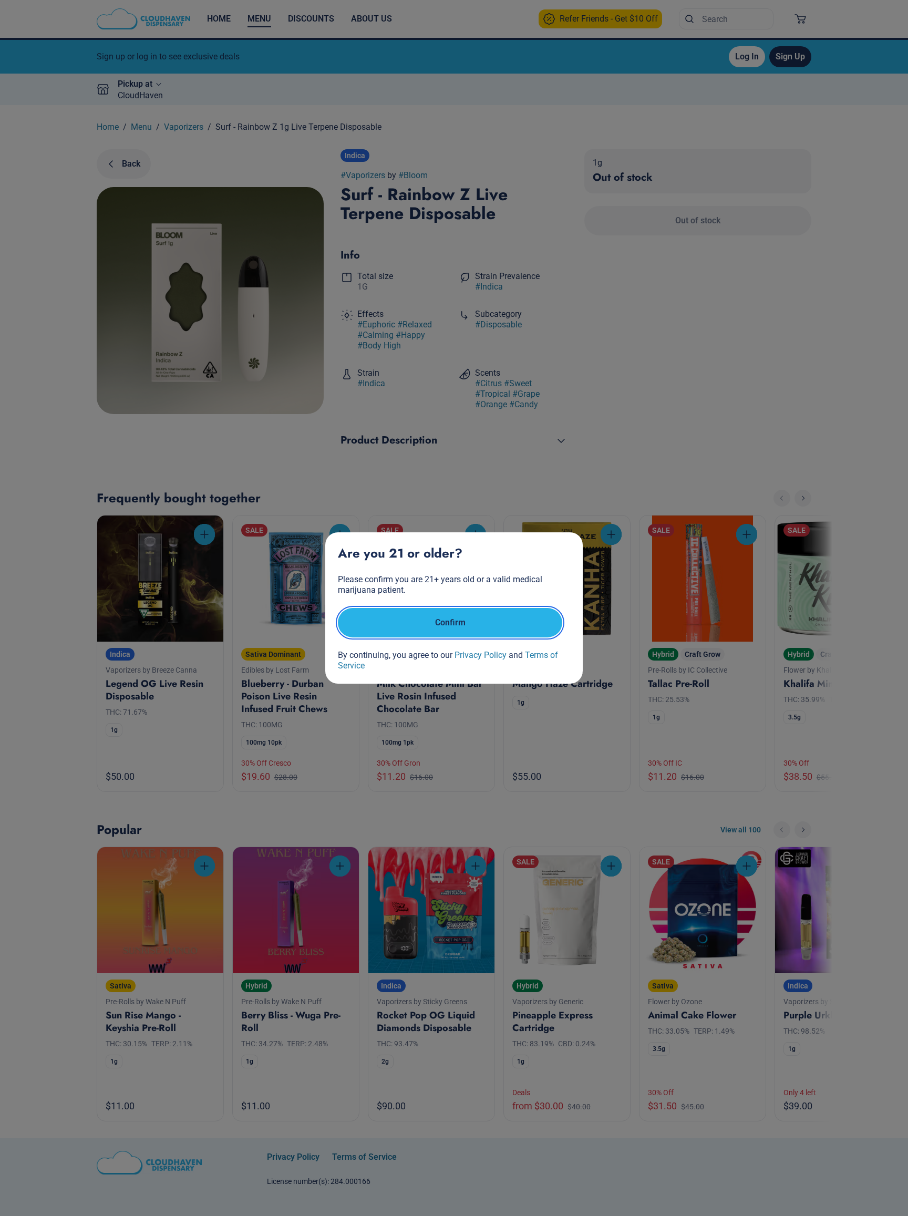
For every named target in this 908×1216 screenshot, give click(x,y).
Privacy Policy (481, 655)
